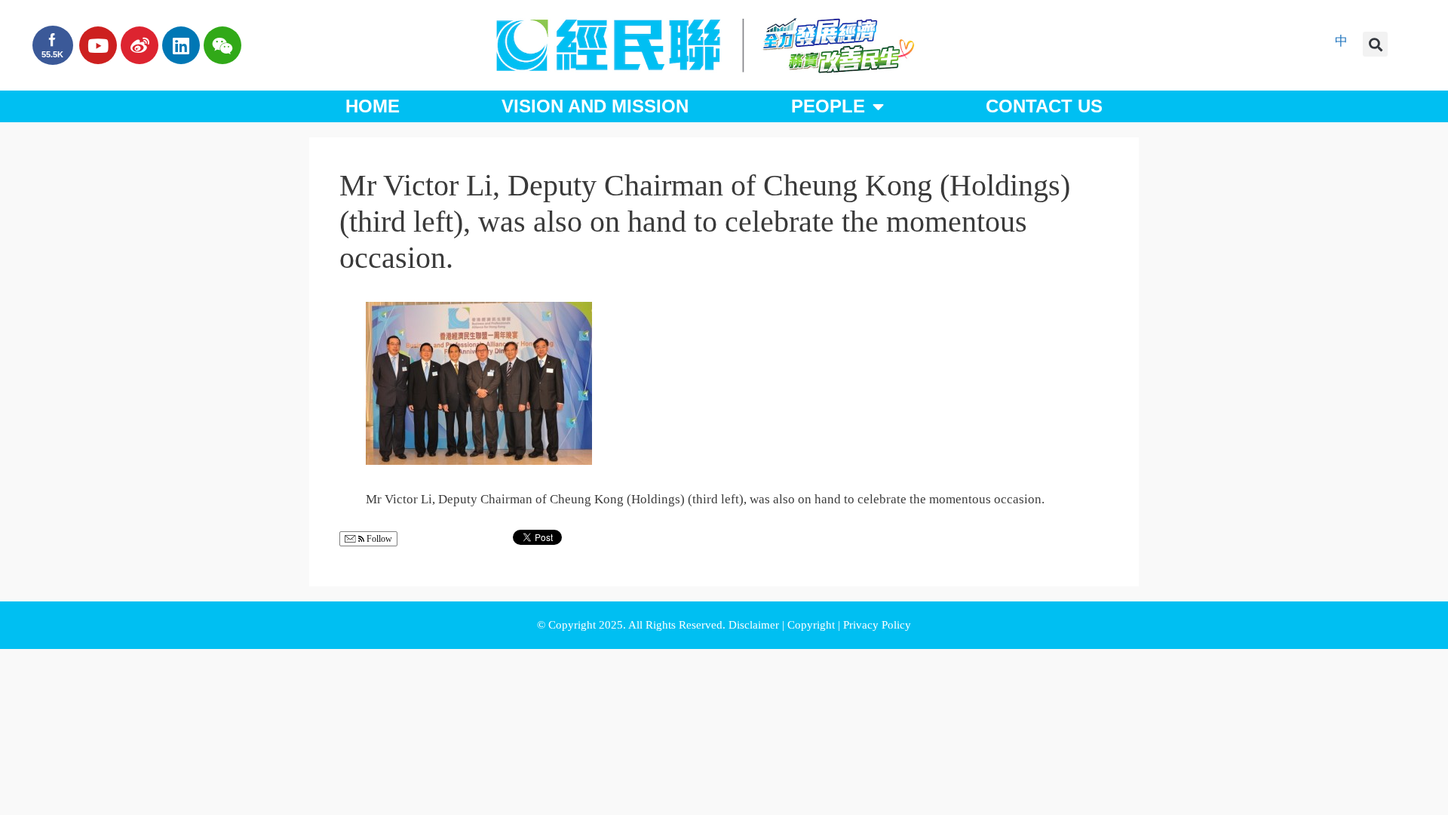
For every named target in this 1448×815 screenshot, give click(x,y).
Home (372, 106)
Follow (378, 539)
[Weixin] (222, 45)
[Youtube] (98, 45)
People (828, 106)
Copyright (812, 625)
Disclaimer (755, 625)
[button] (1375, 44)
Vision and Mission (595, 106)
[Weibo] (139, 45)
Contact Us (1044, 106)
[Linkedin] (181, 45)
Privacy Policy (877, 625)
